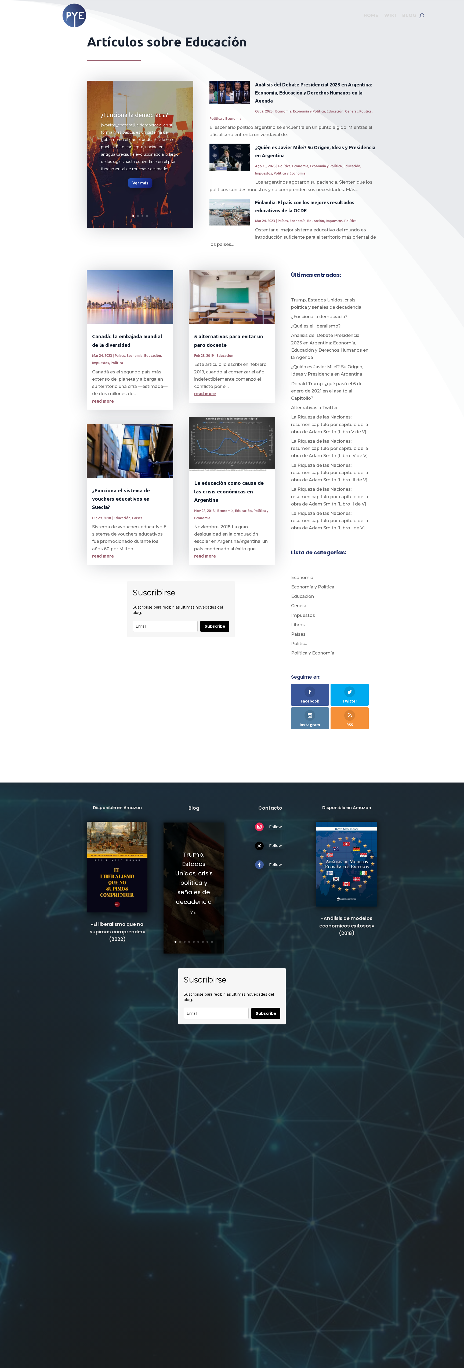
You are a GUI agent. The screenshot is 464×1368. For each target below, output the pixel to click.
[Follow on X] (259, 846)
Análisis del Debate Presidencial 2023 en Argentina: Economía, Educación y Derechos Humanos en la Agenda (313, 92)
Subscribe (215, 626)
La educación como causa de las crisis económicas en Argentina (229, 491)
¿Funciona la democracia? (134, 114)
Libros (298, 624)
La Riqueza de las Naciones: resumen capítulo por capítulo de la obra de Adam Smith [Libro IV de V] (329, 448)
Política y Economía (225, 118)
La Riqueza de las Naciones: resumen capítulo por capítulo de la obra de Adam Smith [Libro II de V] (329, 496)
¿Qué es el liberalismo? (316, 326)
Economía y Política (309, 111)
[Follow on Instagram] (259, 827)
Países (283, 221)
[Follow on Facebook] (259, 864)
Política (365, 111)
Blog (409, 15)
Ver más (140, 182)
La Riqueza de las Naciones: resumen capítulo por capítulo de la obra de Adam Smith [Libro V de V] (329, 424)
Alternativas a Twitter (314, 407)
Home (371, 15)
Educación (335, 111)
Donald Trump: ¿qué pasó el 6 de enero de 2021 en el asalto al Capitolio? (327, 391)
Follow (275, 826)
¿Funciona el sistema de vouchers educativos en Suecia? (121, 498)
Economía (283, 111)
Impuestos (263, 173)
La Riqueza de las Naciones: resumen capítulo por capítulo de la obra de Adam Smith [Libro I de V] (329, 520)
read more (103, 401)
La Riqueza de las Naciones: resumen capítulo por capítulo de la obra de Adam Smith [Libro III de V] (329, 472)
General (351, 111)
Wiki (390, 15)
